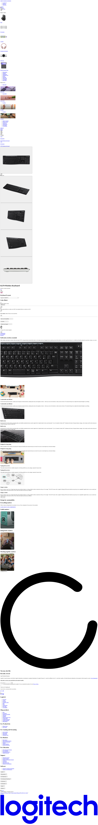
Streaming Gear (5, 735)
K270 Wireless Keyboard (5, 140)
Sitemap (18, 792)
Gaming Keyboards (6, 719)
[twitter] (2, 691)
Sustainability (5, 705)
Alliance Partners (6, 744)
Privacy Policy (8, 792)
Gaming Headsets (6, 720)
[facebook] (3, 691)
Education (4, 4)
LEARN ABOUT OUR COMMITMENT (8, 507)
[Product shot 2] (16, 189)
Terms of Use (2, 792)
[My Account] (1, 134)
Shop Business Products (7, 740)
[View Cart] (1, 135)
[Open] (3, 135)
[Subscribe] (12, 682)
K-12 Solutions (5, 750)
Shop (2, 9)
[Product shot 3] (16, 216)
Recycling (4, 706)
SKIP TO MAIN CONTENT (5, 0)
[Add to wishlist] (1, 174)
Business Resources (6, 745)
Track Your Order (6, 762)
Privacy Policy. (36, 684)
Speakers (4, 716)
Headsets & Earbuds (6, 714)
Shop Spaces (5, 739)
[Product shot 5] (16, 270)
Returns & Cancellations (7, 763)
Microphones (5, 721)
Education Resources (6, 751)
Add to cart (3, 304)
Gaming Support (6, 758)
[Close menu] (1, 10)
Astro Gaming (5, 732)
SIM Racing (5, 734)
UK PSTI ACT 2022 (24, 792)
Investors (4, 701)
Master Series (5, 726)
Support (1, 6)
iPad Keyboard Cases (6, 717)
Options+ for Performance (7, 769)
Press (4, 704)
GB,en (3, 7)
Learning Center (6, 702)
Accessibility (5, 707)
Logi (1, 136)
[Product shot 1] (16, 160)
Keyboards (2, 138)
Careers (4, 700)
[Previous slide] (1, 497)
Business (4, 3)
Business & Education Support (8, 759)
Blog (3, 703)
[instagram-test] (1, 691)
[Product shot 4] (16, 243)
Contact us (5, 760)
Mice (4, 712)
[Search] (1, 131)
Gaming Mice (5, 718)
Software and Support (4, 324)
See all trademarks (94, 678)
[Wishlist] (1, 132)
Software (2, 127)
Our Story (4, 699)
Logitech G (5, 2)
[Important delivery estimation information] (1, 310)
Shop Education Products (7, 749)
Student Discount (6, 752)
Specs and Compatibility (5, 318)
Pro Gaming (5, 733)
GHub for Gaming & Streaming (8, 768)
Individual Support (6, 757)
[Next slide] (4, 497)
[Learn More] (1, 332)
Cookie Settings (14, 792)
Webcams (4, 715)
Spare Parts (5, 761)
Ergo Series (5, 727)
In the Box (2, 321)
